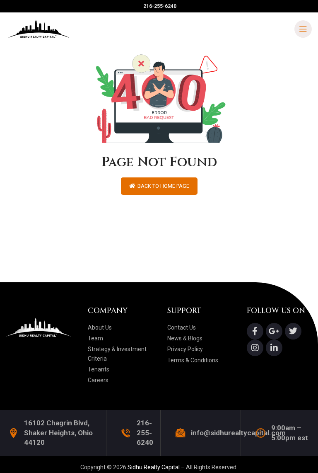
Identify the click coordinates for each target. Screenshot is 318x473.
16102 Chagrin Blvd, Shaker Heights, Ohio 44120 (58, 433)
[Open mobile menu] (303, 29)
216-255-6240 (145, 433)
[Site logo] (39, 28)
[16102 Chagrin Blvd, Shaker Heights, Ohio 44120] (13, 433)
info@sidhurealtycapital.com (238, 433)
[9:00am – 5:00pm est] (260, 433)
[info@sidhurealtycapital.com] (180, 433)
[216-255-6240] (126, 433)
